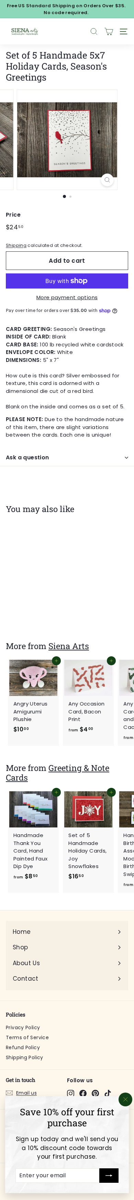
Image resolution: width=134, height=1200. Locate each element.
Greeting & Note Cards (57, 772)
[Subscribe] (109, 1175)
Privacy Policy (23, 1027)
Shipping (16, 245)
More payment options (67, 297)
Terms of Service (27, 1037)
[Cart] (109, 31)
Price (13, 215)
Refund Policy (23, 1047)
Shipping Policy (24, 1057)
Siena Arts (68, 645)
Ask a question (27, 457)
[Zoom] (107, 180)
